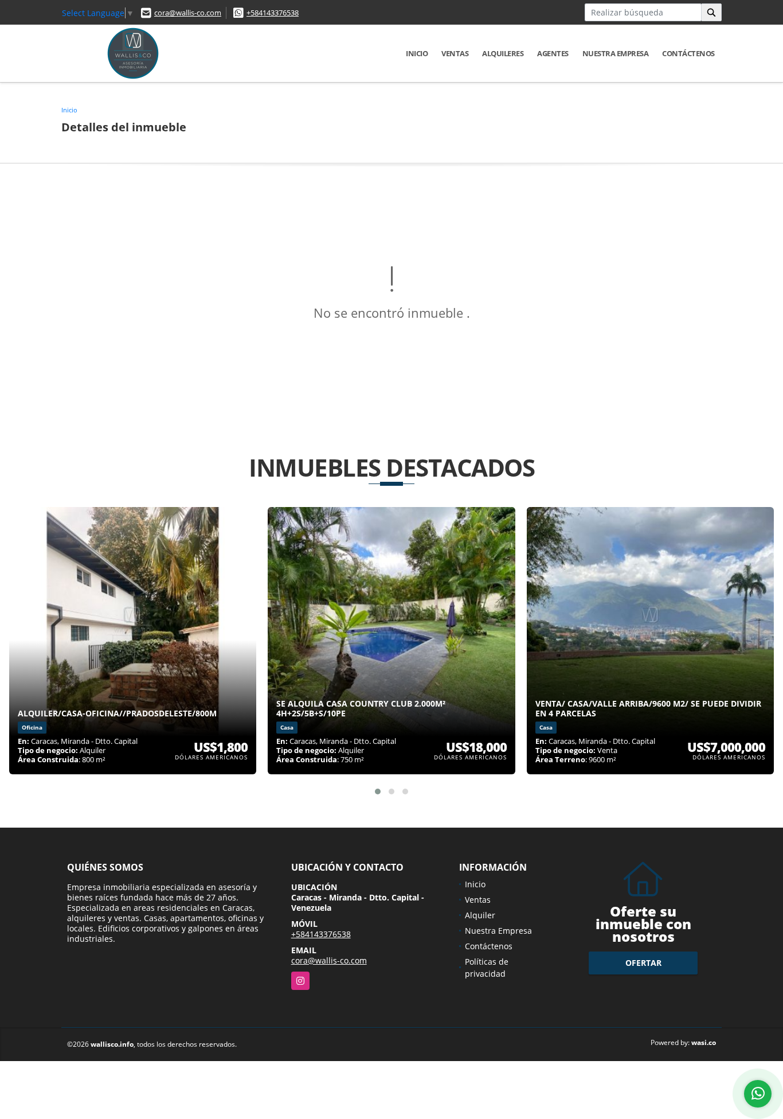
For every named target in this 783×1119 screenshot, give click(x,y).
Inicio (417, 53)
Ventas (454, 53)
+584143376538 (272, 12)
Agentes (553, 53)
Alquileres (502, 53)
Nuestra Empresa (615, 53)
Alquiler (480, 915)
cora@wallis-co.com (187, 12)
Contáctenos (688, 53)
